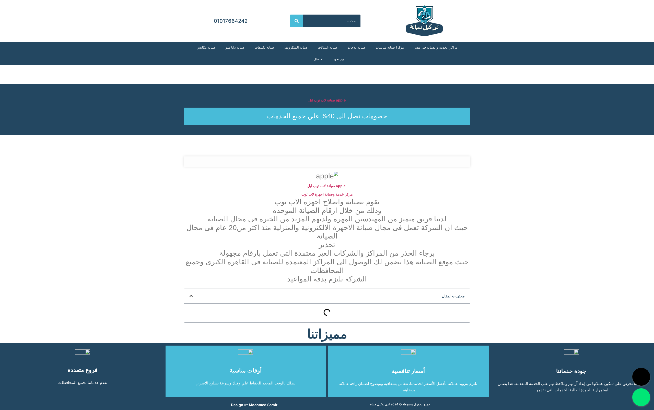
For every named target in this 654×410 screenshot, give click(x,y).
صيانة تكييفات (264, 47)
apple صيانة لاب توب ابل (327, 100)
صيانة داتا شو (235, 47)
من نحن (339, 59)
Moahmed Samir (263, 405)
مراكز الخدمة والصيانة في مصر (436, 47)
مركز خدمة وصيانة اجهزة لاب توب (327, 194)
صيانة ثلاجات (356, 47)
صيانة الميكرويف (296, 47)
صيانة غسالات (327, 47)
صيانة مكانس (206, 47)
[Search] (296, 21)
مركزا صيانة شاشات (390, 47)
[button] (191, 296)
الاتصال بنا (316, 59)
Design (237, 405)
